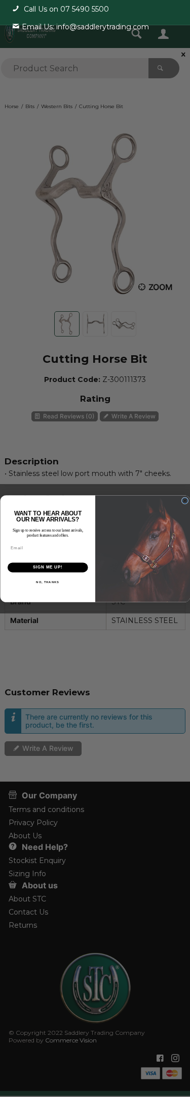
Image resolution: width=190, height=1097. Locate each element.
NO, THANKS (47, 582)
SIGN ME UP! (47, 567)
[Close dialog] (185, 501)
